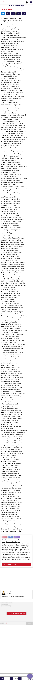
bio (2, 678)
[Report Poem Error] (24, 13)
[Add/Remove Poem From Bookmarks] (13, 13)
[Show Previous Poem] (11, 678)
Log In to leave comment (16, 613)
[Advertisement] (16, 578)
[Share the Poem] (18, 13)
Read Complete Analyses (9, 564)
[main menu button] (31, 2)
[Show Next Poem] (19, 678)
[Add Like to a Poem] (8, 13)
